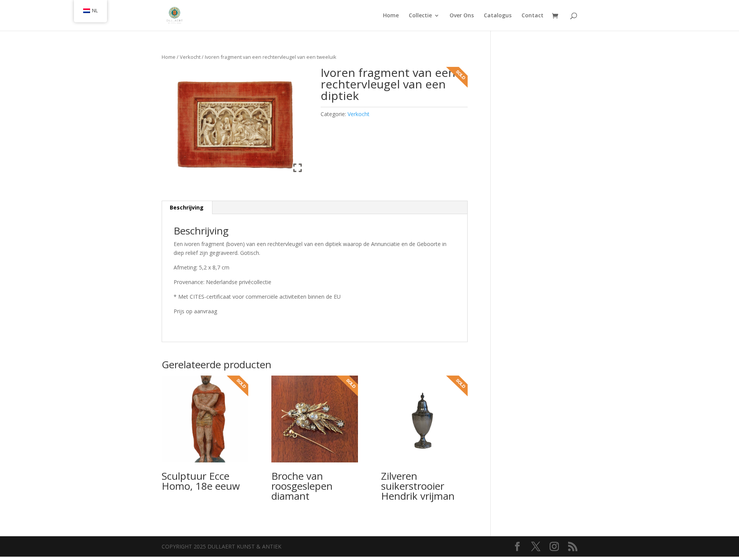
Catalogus (498, 16)
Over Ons (462, 16)
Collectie (420, 16)
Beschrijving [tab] (187, 207)
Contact (532, 16)
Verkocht (190, 56)
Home (391, 16)
